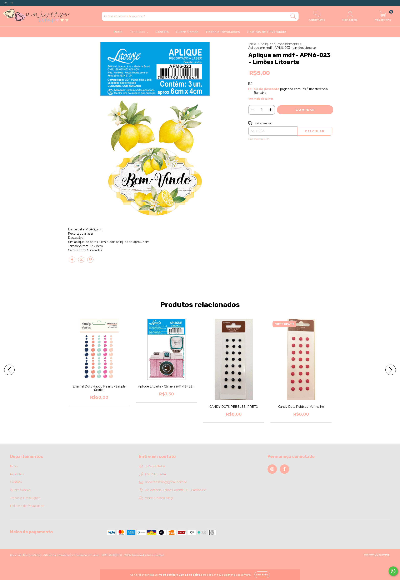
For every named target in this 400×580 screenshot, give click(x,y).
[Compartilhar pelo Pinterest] (90, 261)
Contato (162, 32)
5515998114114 (155, 466)
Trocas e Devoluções (223, 32)
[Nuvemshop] (377, 555)
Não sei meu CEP (258, 138)
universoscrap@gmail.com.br (166, 482)
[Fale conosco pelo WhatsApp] (393, 571)
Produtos (138, 32)
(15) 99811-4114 (155, 474)
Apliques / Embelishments (280, 44)
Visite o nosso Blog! (159, 498)
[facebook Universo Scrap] (12, 3)
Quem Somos (187, 32)
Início (118, 32)
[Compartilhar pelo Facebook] (72, 261)
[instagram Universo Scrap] (6, 3)
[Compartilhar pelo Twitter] (81, 261)
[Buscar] (293, 16)
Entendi (262, 574)
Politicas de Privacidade (266, 32)
